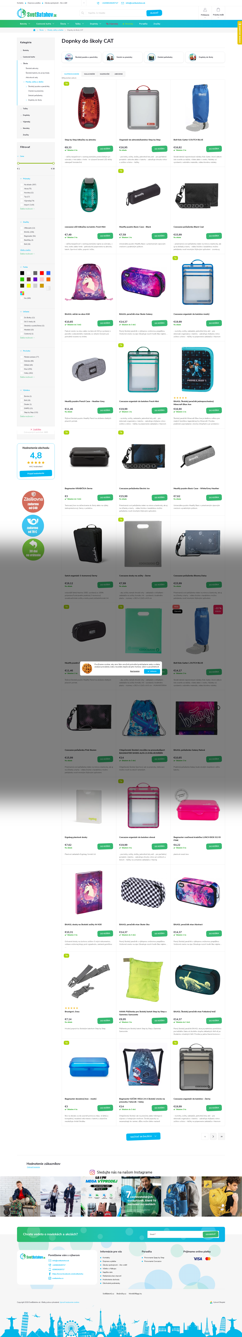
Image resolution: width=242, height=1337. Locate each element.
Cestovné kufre (29, 57)
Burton (27, 396)
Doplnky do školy (35, 100)
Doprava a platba (34, 3)
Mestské (28, 330)
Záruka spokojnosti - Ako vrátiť (56, 3)
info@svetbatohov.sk (60, 1260)
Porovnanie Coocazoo (152, 1261)
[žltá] (29, 286)
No (27, 298)
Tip (26, 197)
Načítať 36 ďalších (141, 1136)
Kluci (28, 369)
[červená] (42, 273)
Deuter (27, 404)
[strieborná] (35, 286)
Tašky (25, 108)
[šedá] (35, 273)
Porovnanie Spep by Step (154, 1258)
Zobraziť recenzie (33, 1167)
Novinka (28, 193)
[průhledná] (48, 288)
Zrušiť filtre (37, 429)
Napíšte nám (108, 1272)
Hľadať (154, 12)
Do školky (29, 318)
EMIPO (28, 408)
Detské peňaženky (35, 95)
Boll (27, 244)
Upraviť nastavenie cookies (69, 1302)
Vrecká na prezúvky (35, 91)
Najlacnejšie (89, 74)
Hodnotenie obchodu (111, 1279)
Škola (25, 63)
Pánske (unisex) (31, 357)
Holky (28, 373)
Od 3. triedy (29, 322)
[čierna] (22, 273)
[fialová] (35, 279)
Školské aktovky (32, 68)
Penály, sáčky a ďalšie (34, 82)
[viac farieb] (22, 293)
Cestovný (28, 334)
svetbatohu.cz (57, 1278)
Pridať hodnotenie (35, 473)
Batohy (26, 50)
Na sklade (30, 185)
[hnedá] (29, 279)
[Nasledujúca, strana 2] (213, 1136)
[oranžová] (48, 279)
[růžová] (42, 279)
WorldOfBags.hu (135, 1294)
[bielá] (29, 273)
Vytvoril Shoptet (219, 1302)
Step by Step (31, 412)
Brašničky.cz (121, 1294)
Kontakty (20, 3)
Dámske (28, 361)
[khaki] (22, 286)
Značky (26, 135)
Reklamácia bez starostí (112, 1276)
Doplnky (26, 115)
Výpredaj (26, 122)
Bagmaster (29, 236)
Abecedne (119, 74)
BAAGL (29, 232)
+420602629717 (58, 1265)
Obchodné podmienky (111, 1283)
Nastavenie (135, 671)
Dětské (28, 365)
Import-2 (29, 205)
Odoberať (211, 1234)
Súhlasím (153, 671)
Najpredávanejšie (71, 74)
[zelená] (22, 279)
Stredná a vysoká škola (34, 326)
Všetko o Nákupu (109, 1268)
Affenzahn (29, 228)
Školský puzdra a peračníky (39, 86)
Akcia (27, 189)
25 (221, 1137)
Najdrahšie (104, 74)
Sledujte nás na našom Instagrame (124, 1172)
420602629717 (58, 1269)
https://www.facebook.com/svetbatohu (67, 1274)
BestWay (28, 240)
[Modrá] (48, 273)
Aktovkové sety (32, 77)
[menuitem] (25, 24)
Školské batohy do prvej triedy (37, 73)
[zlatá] (42, 286)
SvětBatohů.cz (108, 1294)
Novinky (26, 128)
